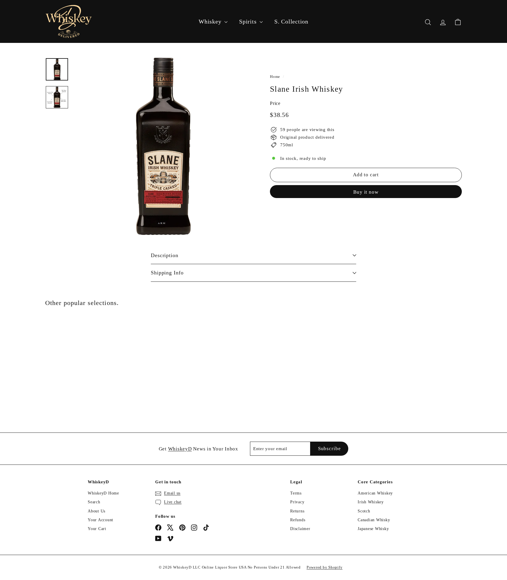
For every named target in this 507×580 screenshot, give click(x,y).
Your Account (100, 520)
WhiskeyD (180, 449)
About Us (96, 511)
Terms (296, 493)
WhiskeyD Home (103, 493)
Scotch (364, 511)
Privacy (297, 502)
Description (164, 255)
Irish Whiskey (371, 502)
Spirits (248, 21)
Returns (297, 511)
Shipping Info (167, 273)
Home (275, 77)
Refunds (297, 520)
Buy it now (365, 192)
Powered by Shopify (325, 567)
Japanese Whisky (373, 529)
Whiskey (211, 21)
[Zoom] (161, 146)
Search (94, 502)
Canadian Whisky (374, 520)
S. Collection (291, 21)
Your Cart (97, 529)
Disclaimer (300, 529)
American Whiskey (375, 493)
